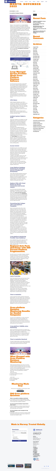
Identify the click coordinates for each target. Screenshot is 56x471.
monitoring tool (25, 56)
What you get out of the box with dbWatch (39, 29)
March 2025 (35, 65)
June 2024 (35, 76)
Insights (38, 1)
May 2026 (35, 50)
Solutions (21, 1)
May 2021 (35, 100)
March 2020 (35, 106)
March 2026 (35, 53)
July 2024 (35, 74)
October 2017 (35, 112)
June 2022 (35, 86)
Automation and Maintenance (39, 120)
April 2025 (35, 63)
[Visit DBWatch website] (10, 1)
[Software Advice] (19, 466)
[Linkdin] (44, 466)
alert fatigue (14, 136)
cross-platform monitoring (23, 48)
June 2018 (35, 109)
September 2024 (36, 73)
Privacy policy (23, 432)
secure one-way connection (20, 192)
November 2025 (36, 57)
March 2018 (35, 111)
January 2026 (35, 54)
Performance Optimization (38, 128)
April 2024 (35, 77)
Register (42, 1)
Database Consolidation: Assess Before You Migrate (39, 22)
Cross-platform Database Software (16, 13)
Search (34, 11)
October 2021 (35, 94)
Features (26, 1)
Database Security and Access (39, 126)
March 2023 (35, 79)
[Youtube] (48, 466)
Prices (30, 1)
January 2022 (35, 89)
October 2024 (36, 71)
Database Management (37, 123)
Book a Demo (20, 391)
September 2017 (36, 114)
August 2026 (35, 47)
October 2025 (35, 59)
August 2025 (35, 60)
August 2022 (35, 85)
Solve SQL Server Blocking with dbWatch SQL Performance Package (39, 32)
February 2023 (36, 80)
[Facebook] (46, 466)
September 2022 (36, 83)
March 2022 (35, 88)
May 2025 (35, 62)
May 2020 (35, 105)
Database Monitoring (37, 125)
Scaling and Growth (37, 129)
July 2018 (35, 108)
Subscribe (19, 440)
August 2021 (35, 97)
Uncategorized (36, 131)
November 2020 (36, 103)
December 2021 (36, 91)
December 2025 (36, 56)
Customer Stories (36, 122)
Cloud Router (24, 193)
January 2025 (35, 68)
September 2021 (36, 95)
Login (46, 1)
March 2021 (35, 102)
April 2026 (35, 51)
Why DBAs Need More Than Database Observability (38, 27)
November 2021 (36, 92)
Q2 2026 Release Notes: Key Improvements (38, 24)
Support (34, 1)
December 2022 (36, 82)
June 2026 (35, 48)
